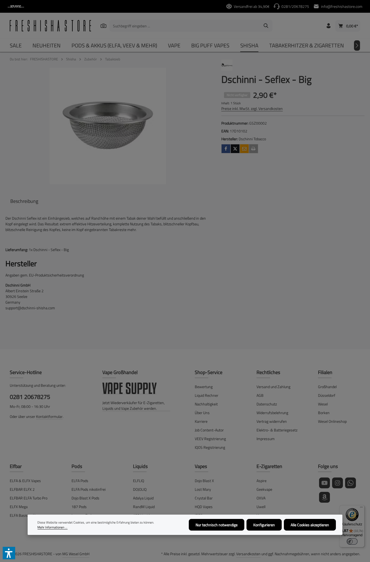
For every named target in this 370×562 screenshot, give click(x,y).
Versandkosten (248, 554)
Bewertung (204, 386)
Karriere (201, 421)
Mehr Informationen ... (52, 527)
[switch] (352, 541)
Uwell (261, 506)
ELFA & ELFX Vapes (25, 480)
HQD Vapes (204, 506)
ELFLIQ (138, 480)
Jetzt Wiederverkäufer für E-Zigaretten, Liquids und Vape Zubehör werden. (133, 405)
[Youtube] (324, 482)
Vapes (201, 466)
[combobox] (184, 26)
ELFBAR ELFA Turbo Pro (28, 498)
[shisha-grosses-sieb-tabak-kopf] (108, 126)
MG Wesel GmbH (75, 554)
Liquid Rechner (206, 395)
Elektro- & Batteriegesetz (277, 430)
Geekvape (264, 489)
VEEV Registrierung (210, 438)
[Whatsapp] (350, 482)
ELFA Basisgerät (23, 515)
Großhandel (327, 386)
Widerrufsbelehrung (272, 412)
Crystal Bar (204, 498)
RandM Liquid (144, 506)
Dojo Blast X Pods (85, 498)
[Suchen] (103, 25)
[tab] (24, 201)
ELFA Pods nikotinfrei (89, 489)
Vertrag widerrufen (272, 421)
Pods (77, 466)
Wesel (323, 404)
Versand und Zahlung (273, 386)
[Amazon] (324, 497)
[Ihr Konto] (328, 26)
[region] (108, 126)
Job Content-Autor (209, 430)
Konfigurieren (264, 525)
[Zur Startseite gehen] (50, 25)
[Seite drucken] (253, 148)
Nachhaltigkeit (206, 404)
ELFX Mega (19, 506)
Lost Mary (203, 489)
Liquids (140, 466)
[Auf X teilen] (235, 148)
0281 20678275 (30, 396)
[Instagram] (337, 482)
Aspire (262, 480)
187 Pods (79, 506)
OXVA (261, 498)
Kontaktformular (49, 416)
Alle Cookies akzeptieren (310, 525)
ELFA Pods (80, 480)
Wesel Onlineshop (332, 421)
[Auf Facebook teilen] (226, 148)
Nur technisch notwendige (217, 525)
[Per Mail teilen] (244, 148)
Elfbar (16, 466)
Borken (324, 412)
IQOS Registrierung (210, 447)
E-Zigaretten (269, 466)
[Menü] (361, 508)
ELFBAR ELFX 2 (22, 489)
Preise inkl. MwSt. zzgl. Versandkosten (252, 108)
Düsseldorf (326, 395)
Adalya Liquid (143, 498)
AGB (260, 395)
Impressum (266, 438)
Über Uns (202, 412)
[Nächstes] (357, 45)
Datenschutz (267, 404)
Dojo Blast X (204, 480)
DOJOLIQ (140, 489)
